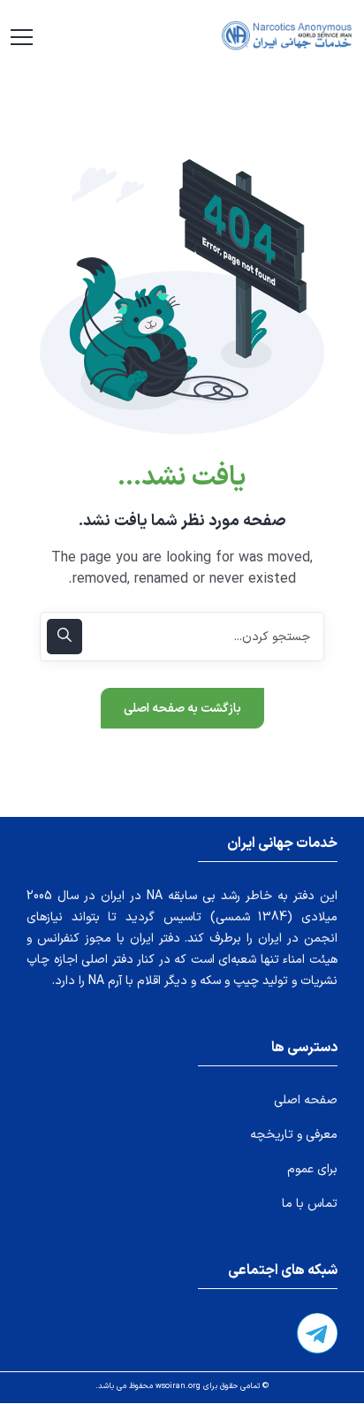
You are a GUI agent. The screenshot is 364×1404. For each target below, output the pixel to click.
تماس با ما (309, 1203)
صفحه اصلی (305, 1100)
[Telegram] (317, 1333)
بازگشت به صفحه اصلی (182, 708)
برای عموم (312, 1169)
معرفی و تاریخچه (293, 1134)
